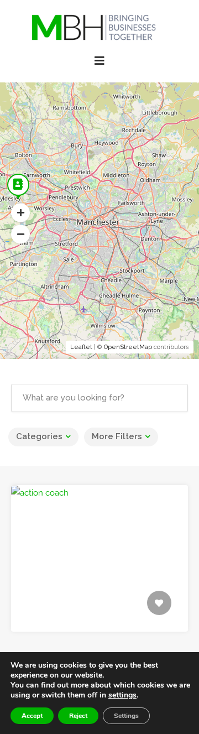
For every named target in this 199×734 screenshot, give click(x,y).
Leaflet (81, 347)
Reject (78, 715)
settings (122, 695)
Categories (39, 436)
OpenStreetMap (128, 347)
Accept (32, 715)
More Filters (117, 436)
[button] (20, 213)
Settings (126, 715)
